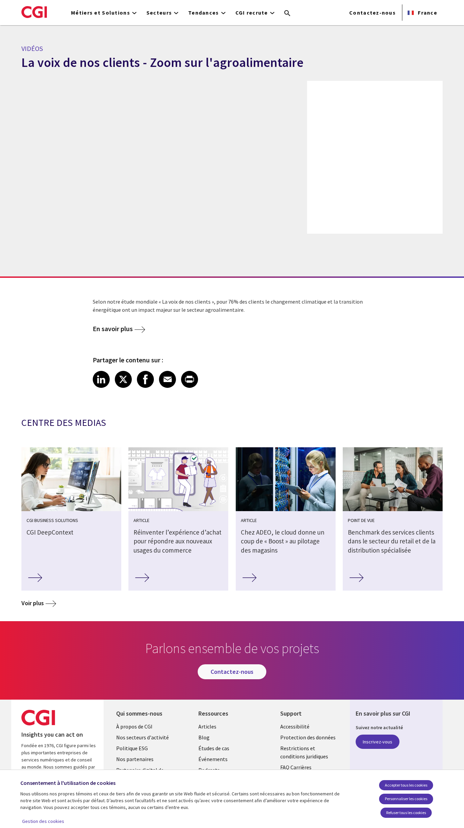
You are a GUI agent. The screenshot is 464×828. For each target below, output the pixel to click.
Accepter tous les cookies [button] (406, 785)
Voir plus (32, 603)
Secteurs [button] (159, 12)
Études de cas (213, 748)
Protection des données (308, 737)
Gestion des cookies (43, 821)
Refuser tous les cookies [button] (406, 812)
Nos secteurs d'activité (142, 737)
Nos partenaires (135, 759)
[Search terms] (287, 13)
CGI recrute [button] (251, 12)
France (426, 12)
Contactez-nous (372, 12)
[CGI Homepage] (34, 12)
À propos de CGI (134, 726)
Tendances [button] (203, 12)
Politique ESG (132, 748)
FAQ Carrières (295, 767)
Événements (213, 759)
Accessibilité (294, 726)
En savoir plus (113, 328)
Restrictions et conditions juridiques (304, 752)
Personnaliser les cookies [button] (406, 798)
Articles (207, 726)
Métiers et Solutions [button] (100, 12)
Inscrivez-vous (377, 742)
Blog (204, 737)
